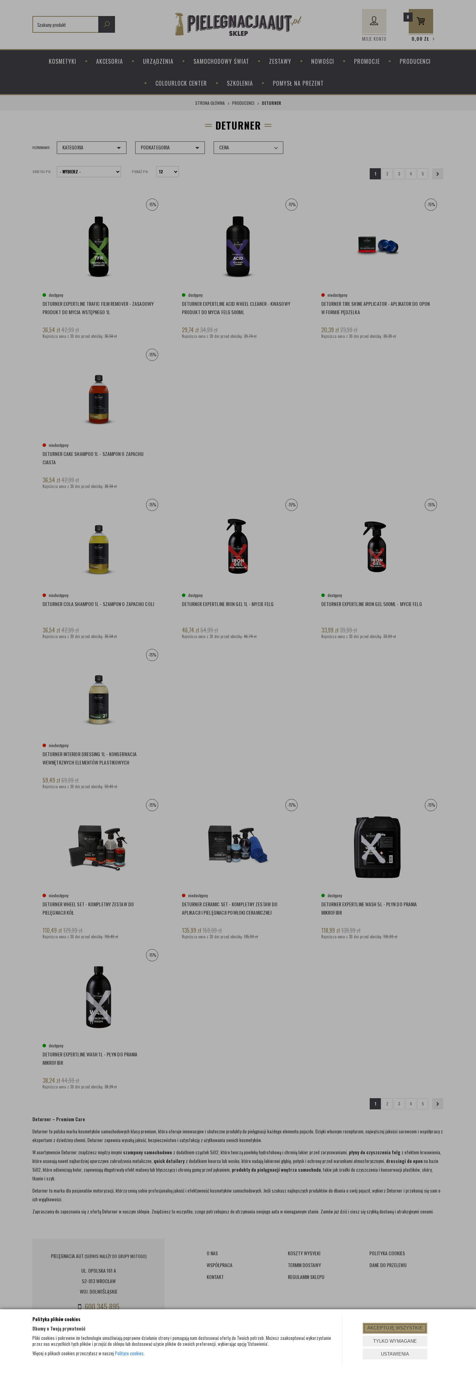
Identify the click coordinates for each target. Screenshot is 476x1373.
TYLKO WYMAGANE (395, 1341)
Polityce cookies (129, 1353)
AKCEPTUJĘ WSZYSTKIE (395, 1328)
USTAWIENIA (395, 1354)
